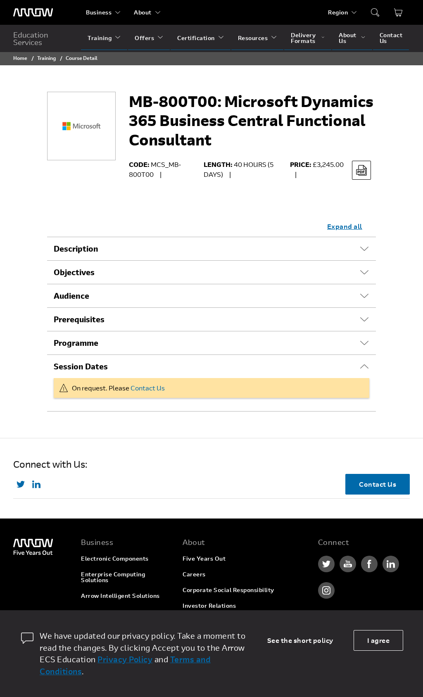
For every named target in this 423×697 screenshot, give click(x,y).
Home (20, 58)
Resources (253, 38)
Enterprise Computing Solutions (113, 577)
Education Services (30, 38)
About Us (347, 38)
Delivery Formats (303, 38)
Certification (196, 38)
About (143, 12)
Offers (144, 38)
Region (338, 12)
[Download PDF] (361, 170)
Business (99, 12)
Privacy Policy (124, 659)
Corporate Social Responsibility (228, 590)
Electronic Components (115, 558)
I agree (378, 640)
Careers (194, 574)
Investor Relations (209, 605)
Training (100, 38)
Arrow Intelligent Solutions (120, 595)
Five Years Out (204, 558)
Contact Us (391, 38)
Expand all (344, 226)
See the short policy (300, 640)
